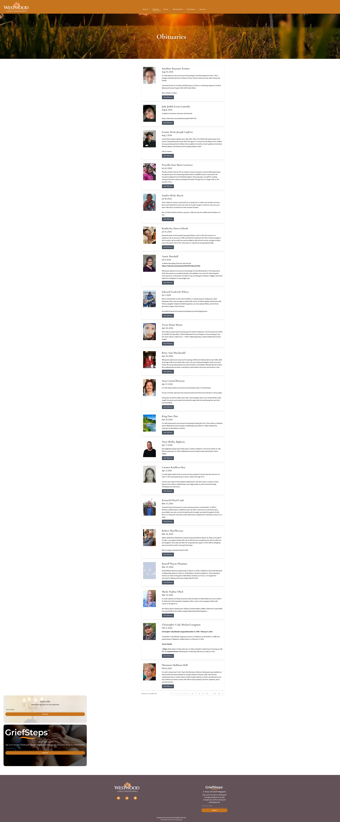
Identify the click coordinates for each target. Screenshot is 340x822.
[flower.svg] (135, 798)
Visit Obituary (167, 97)
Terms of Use (171, 820)
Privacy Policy (164, 820)
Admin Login (179, 820)
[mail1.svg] (118, 798)
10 (207, 694)
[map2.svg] (127, 798)
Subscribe (45, 714)
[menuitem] (146, 9)
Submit (214, 810)
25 (219, 694)
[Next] (222, 693)
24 (214, 694)
